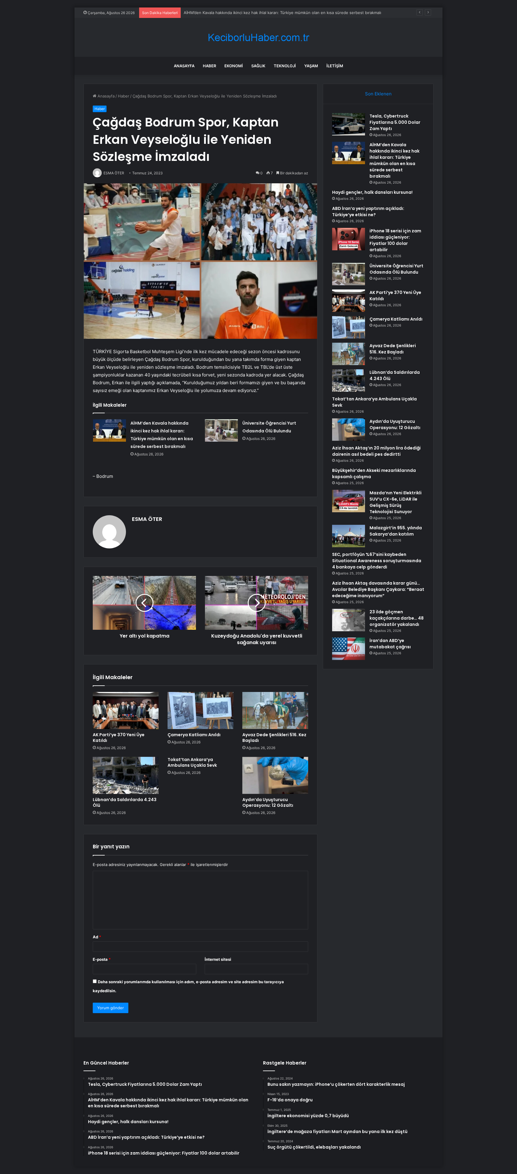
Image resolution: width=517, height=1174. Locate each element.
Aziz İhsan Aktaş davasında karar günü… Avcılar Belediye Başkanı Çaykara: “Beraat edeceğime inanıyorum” (378, 589)
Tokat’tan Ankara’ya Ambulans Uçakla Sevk (192, 762)
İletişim (334, 65)
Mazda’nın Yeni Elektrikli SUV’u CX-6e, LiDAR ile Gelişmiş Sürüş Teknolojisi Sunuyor (395, 502)
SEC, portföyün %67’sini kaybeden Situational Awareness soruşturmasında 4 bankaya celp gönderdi (376, 560)
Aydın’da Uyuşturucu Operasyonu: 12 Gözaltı (267, 802)
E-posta (102, 959)
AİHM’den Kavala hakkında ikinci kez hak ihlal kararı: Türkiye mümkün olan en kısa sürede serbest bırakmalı (282, 12)
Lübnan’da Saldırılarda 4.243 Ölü (124, 802)
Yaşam (311, 65)
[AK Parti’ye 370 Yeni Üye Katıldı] (126, 710)
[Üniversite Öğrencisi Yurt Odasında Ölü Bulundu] (221, 430)
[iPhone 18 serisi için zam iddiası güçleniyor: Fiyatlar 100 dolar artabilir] (348, 239)
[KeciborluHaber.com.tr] (258, 37)
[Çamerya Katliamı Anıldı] (200, 710)
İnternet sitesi (218, 959)
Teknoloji (285, 65)
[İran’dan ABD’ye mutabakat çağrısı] (348, 649)
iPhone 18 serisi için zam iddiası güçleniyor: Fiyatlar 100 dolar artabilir (395, 240)
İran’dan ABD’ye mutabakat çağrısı (390, 644)
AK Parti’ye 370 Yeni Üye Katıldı (119, 737)
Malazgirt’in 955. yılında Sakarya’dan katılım (395, 531)
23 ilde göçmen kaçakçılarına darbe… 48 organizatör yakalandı (396, 618)
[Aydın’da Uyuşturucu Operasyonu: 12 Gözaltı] (275, 775)
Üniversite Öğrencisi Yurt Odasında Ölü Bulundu (396, 269)
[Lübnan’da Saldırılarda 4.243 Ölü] (126, 775)
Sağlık (258, 65)
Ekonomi (233, 65)
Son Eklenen (378, 94)
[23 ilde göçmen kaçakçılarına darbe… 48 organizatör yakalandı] (348, 620)
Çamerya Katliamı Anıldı (194, 735)
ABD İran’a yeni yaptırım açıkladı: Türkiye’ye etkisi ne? (368, 211)
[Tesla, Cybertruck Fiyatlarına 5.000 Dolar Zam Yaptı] (348, 124)
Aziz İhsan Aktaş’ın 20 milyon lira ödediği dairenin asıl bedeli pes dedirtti (376, 451)
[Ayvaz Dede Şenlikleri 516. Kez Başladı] (275, 710)
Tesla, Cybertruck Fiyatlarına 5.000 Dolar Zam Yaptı (394, 122)
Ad (97, 936)
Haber (209, 65)
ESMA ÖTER (147, 519)
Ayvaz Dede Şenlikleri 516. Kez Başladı (274, 737)
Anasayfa (184, 65)
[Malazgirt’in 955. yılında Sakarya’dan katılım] (348, 536)
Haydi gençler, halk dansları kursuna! (372, 192)
